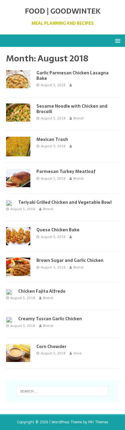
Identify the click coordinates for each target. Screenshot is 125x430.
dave (77, 353)
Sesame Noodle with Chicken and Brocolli (71, 109)
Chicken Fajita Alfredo (42, 291)
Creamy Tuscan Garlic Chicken (50, 318)
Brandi (78, 118)
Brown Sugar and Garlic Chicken (69, 260)
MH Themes (98, 422)
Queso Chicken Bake (57, 229)
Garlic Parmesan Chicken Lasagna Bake (72, 76)
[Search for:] (62, 391)
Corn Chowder (51, 346)
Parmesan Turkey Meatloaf (66, 171)
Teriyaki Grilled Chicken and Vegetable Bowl (65, 202)
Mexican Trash (52, 139)
